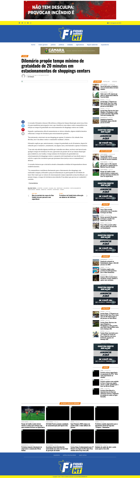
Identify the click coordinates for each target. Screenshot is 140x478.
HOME (33, 45)
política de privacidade (69, 455)
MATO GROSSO (43, 45)
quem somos (83, 455)
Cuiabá (46, 188)
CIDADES (70, 45)
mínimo (38, 189)
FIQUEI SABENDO (92, 45)
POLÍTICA (61, 45)
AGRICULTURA (80, 45)
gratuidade (32, 189)
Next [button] (114, 10)
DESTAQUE (60, 188)
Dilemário (66, 188)
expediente (105, 45)
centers (40, 188)
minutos (44, 189)
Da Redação (31, 76)
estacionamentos (76, 188)
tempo (62, 189)
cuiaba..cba (52, 188)
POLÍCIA (53, 45)
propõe (50, 189)
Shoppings (56, 189)
